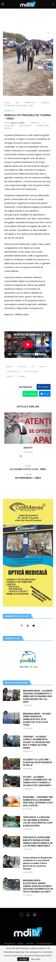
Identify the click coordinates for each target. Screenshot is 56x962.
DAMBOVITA (30, 102)
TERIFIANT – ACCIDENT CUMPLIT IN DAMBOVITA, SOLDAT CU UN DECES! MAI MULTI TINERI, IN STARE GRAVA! (36, 742)
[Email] (34, 914)
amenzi (9, 366)
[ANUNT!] (28, 428)
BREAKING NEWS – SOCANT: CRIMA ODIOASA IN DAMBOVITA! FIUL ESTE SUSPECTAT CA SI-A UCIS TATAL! (37, 719)
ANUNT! (28, 447)
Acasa (7, 102)
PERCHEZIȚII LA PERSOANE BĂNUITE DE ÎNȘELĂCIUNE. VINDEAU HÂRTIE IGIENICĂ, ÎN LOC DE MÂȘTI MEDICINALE (37, 841)
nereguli (43, 366)
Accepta (23, 959)
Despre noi (9, 943)
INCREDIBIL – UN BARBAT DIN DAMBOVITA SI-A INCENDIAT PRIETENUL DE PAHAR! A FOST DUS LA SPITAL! (38, 801)
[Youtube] (28, 914)
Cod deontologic (44, 943)
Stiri (17, 102)
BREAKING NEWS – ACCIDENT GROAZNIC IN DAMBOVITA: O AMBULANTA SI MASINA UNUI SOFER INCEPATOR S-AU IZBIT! (38, 696)
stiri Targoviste (31, 371)
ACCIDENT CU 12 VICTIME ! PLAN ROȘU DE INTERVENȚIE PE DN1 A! (37, 762)
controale (21, 366)
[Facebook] (21, 914)
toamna (21, 376)
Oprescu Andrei (17, 122)
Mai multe (35, 959)
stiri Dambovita (13, 371)
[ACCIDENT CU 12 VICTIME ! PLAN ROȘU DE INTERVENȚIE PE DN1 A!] (11, 764)
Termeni (29, 943)
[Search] (53, 4)
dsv (32, 366)
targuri (9, 376)
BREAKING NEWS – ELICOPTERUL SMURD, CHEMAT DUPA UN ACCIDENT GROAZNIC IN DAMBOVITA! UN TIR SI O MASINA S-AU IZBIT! (38, 886)
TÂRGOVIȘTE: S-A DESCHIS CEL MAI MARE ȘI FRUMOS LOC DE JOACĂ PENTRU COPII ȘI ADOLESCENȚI (37, 821)
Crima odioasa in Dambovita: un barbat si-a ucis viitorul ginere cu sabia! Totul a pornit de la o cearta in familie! (37, 863)
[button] (6, 434)
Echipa (20, 943)
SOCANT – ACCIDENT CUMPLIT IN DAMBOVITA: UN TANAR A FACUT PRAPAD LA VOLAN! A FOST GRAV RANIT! (37, 781)
